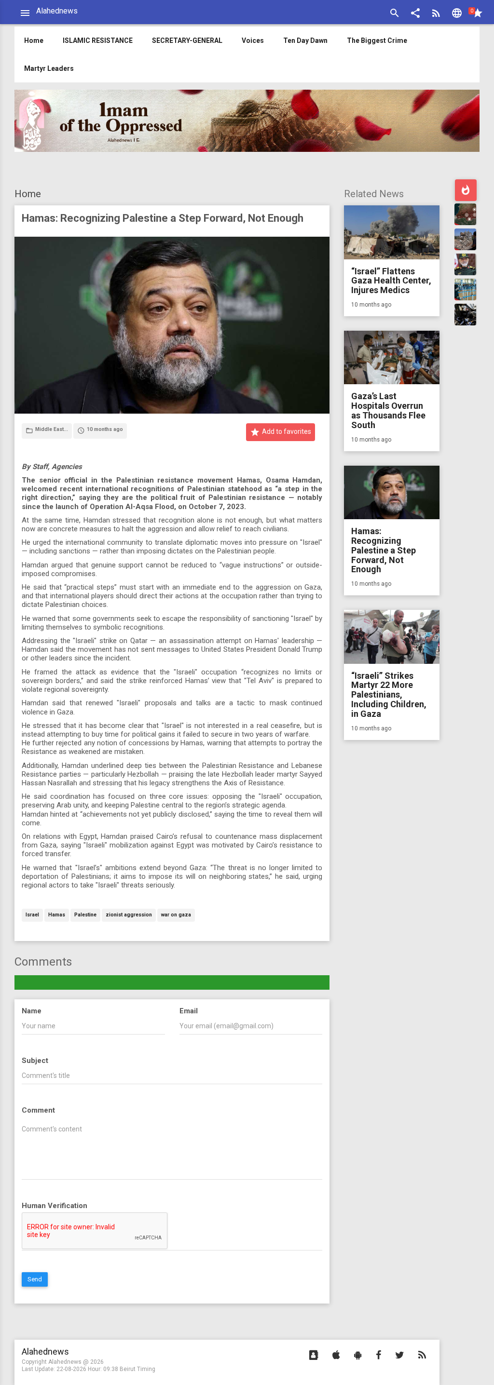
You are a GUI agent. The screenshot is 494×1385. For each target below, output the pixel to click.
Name (31, 1011)
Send (34, 1279)
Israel (32, 915)
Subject (35, 1060)
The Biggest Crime (377, 40)
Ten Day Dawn (305, 40)
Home (27, 194)
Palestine (85, 915)
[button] (415, 14)
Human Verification (54, 1205)
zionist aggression (129, 915)
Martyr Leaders (49, 68)
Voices (253, 40)
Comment (38, 1110)
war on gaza (176, 915)
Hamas (56, 915)
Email (188, 1011)
